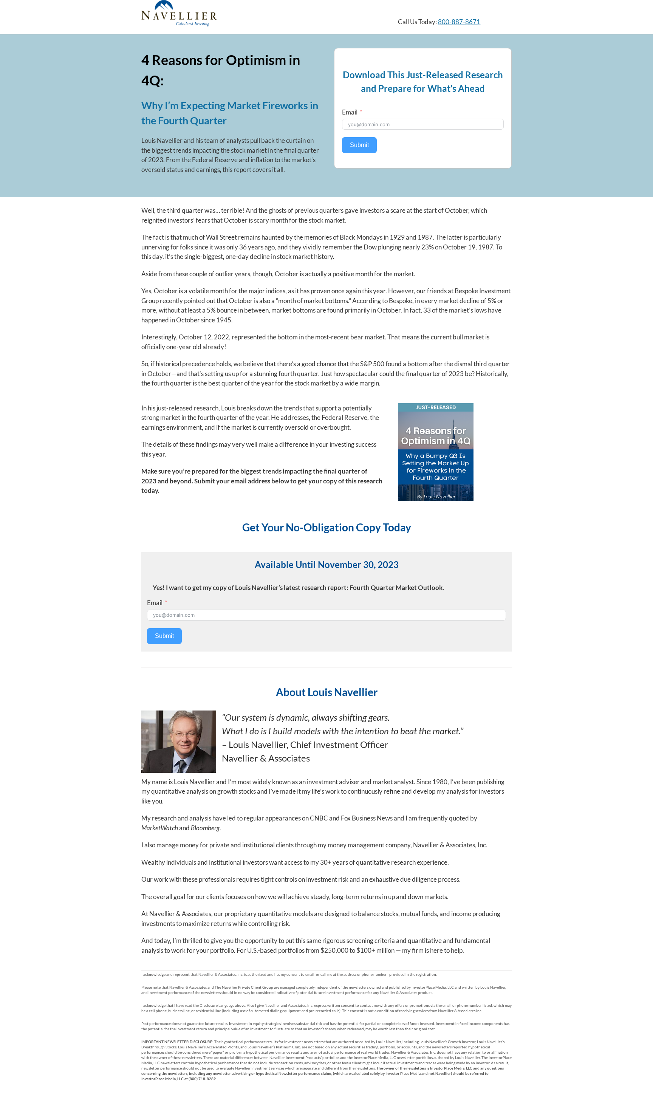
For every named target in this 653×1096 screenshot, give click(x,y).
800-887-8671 (459, 22)
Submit (359, 145)
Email (349, 112)
